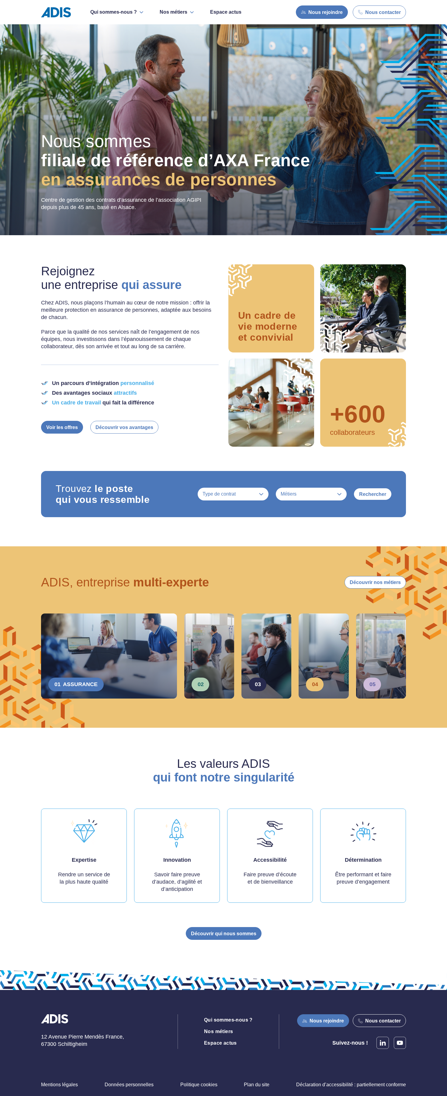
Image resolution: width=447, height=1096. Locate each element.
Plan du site (256, 1084)
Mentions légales (59, 1084)
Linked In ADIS (382, 1043)
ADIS (54, 1022)
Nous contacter (383, 12)
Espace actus (225, 12)
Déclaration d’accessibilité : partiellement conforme (351, 1084)
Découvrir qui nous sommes (223, 933)
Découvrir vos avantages (124, 427)
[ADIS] (58, 12)
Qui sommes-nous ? (228, 1019)
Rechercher (372, 494)
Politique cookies (198, 1084)
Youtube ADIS (400, 1043)
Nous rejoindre (325, 12)
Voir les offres (62, 427)
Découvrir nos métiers (375, 582)
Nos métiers (218, 1031)
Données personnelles (129, 1084)
